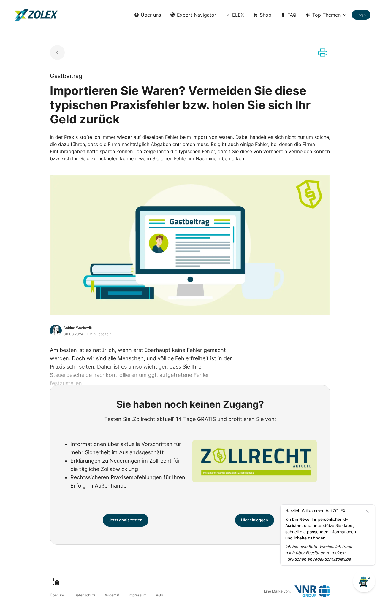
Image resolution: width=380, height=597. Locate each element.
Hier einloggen (254, 519)
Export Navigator (196, 15)
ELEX (238, 15)
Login (361, 15)
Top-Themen (326, 15)
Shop (265, 15)
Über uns (151, 15)
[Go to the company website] (312, 591)
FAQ (291, 15)
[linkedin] (56, 581)
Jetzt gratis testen (125, 519)
